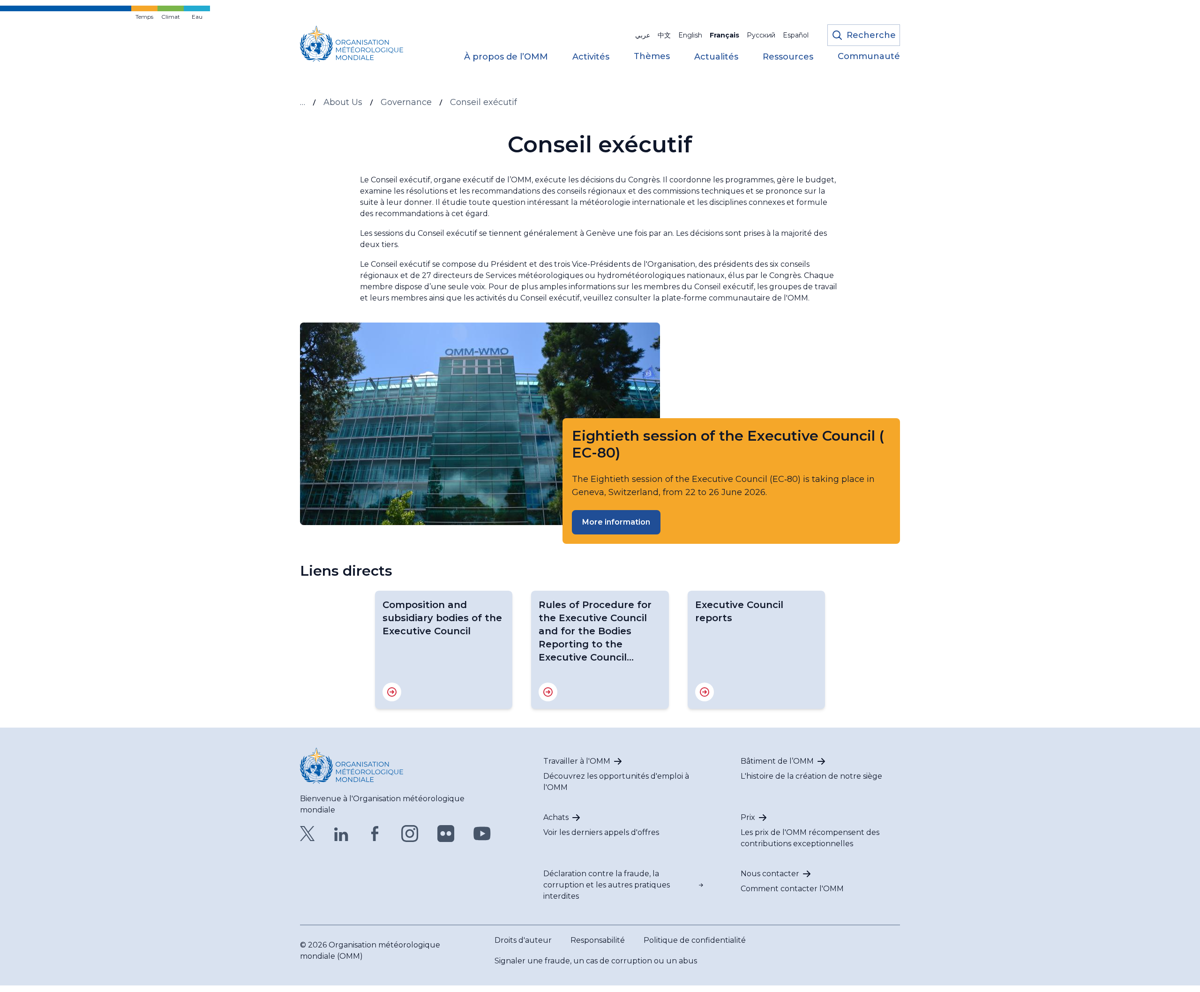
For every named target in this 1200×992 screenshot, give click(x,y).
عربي (642, 35)
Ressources (788, 57)
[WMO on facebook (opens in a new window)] (375, 833)
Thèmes (652, 56)
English (690, 35)
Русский (761, 35)
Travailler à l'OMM (576, 761)
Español (796, 35)
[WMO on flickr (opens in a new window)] (446, 833)
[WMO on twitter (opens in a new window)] (307, 833)
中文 (664, 35)
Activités (590, 57)
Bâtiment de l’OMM (777, 761)
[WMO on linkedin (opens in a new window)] (341, 833)
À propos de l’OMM (506, 57)
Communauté (869, 56)
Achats (556, 817)
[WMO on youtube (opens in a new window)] (482, 834)
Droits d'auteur (523, 940)
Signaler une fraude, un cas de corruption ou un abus (596, 960)
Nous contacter (770, 873)
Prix (748, 817)
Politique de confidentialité (695, 940)
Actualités (716, 57)
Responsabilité (597, 940)
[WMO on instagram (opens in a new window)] (410, 833)
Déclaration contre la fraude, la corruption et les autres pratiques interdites (606, 885)
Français (724, 35)
